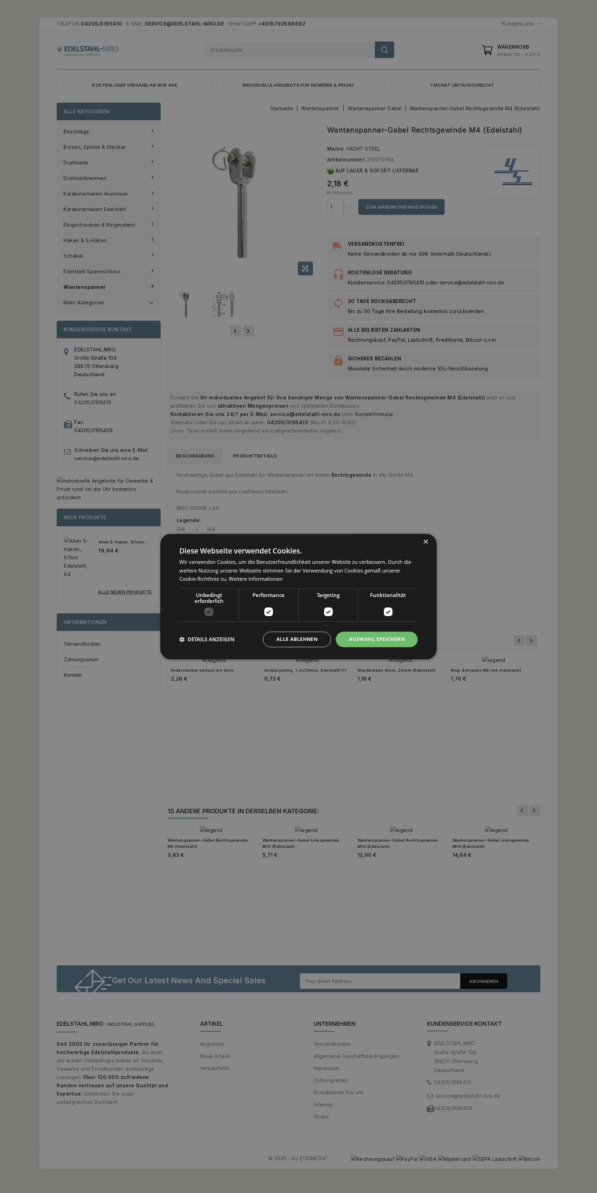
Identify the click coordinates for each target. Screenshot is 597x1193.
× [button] (425, 542)
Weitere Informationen (256, 579)
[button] (207, 639)
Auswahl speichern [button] (377, 639)
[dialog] (298, 596)
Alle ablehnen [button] (297, 639)
